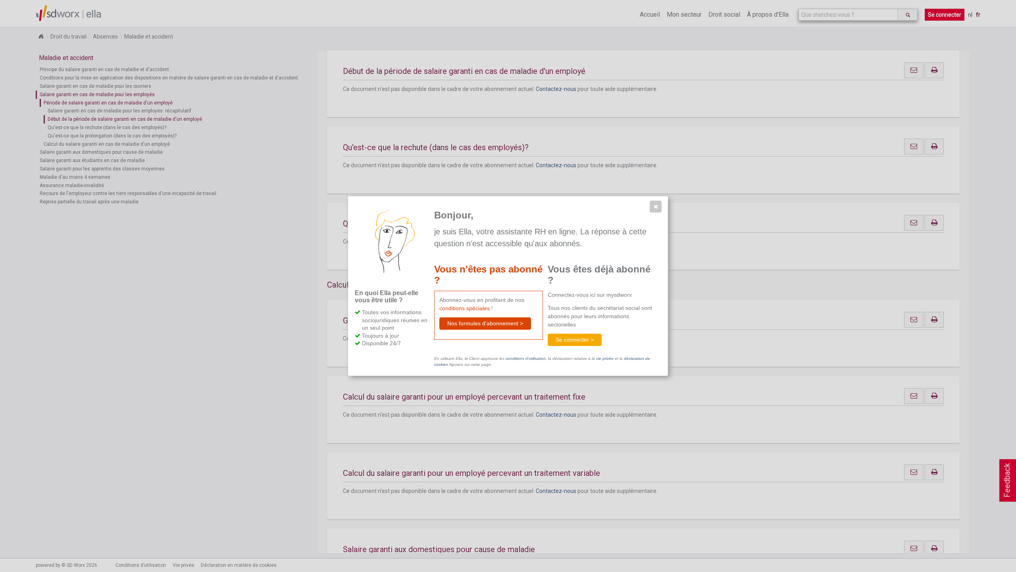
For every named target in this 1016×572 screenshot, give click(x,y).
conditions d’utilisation (526, 358)
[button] (656, 207)
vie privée (605, 358)
